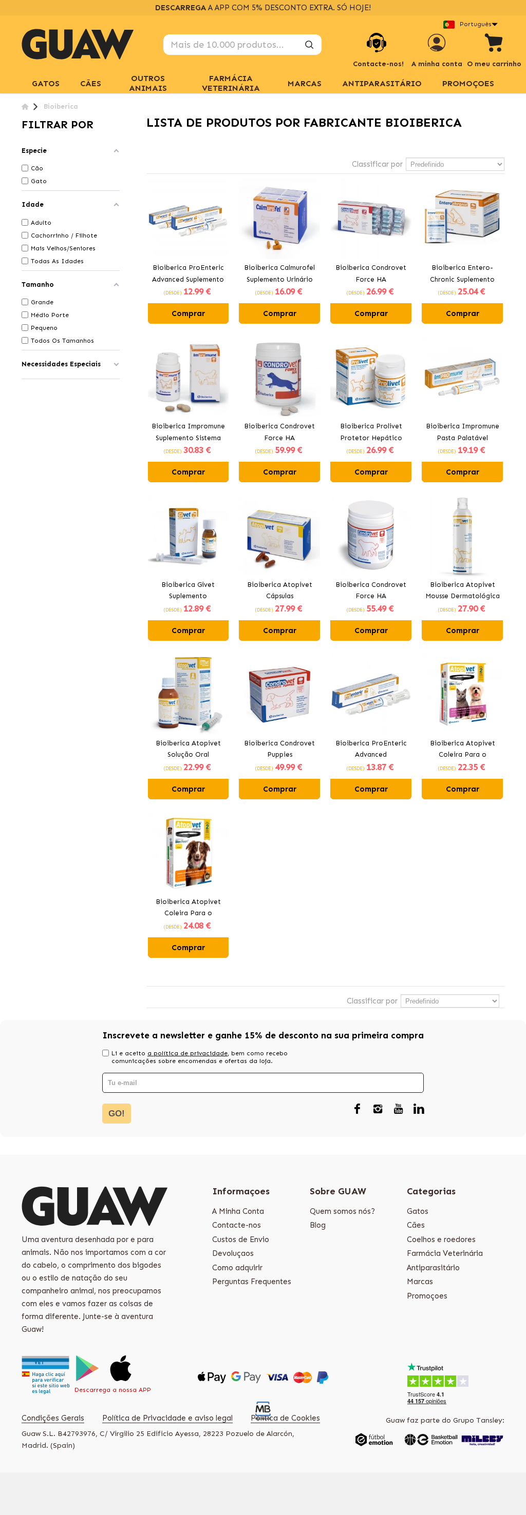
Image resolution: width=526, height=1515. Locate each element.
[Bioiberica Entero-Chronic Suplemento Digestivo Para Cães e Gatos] (462, 218)
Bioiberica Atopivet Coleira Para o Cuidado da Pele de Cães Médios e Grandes (188, 908)
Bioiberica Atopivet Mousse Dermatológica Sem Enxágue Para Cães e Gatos (462, 591)
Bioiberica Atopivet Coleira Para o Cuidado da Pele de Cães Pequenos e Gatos (462, 750)
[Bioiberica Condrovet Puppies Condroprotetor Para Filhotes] (279, 694)
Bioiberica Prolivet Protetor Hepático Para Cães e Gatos (371, 433)
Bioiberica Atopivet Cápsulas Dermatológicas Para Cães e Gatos (279, 591)
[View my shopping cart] (494, 44)
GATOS (46, 83)
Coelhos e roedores (441, 1239)
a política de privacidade (187, 1053)
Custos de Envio (240, 1239)
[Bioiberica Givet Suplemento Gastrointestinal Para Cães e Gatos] (188, 535)
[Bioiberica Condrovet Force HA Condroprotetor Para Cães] (279, 377)
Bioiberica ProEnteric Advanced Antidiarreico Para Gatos (371, 750)
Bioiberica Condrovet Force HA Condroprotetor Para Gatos (370, 274)
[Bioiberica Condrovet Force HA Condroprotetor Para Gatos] (370, 218)
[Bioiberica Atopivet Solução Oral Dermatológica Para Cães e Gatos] (188, 694)
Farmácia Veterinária (231, 83)
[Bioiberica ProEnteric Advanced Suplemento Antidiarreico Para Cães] (188, 218)
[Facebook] (357, 1109)
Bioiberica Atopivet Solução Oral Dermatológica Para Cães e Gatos (188, 750)
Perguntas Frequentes (251, 1281)
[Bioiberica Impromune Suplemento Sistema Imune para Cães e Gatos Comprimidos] (188, 377)
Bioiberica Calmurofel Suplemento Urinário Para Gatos (279, 274)
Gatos (417, 1211)
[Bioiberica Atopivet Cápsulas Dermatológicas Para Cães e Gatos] (279, 535)
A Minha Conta (238, 1211)
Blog (318, 1225)
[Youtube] (398, 1109)
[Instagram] (377, 1109)
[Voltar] (25, 106)
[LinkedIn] (419, 1109)
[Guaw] (78, 44)
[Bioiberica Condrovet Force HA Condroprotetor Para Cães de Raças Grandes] (370, 535)
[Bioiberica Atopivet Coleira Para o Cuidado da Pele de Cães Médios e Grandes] (188, 852)
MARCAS (305, 83)
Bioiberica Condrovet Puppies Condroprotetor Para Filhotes (279, 750)
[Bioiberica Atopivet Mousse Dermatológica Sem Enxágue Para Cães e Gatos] (462, 535)
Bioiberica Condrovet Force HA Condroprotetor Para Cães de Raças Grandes (371, 591)
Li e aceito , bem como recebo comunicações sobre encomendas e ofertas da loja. (199, 1057)
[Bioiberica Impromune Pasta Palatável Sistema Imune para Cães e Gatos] (462, 377)
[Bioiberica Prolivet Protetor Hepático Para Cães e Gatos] (370, 377)
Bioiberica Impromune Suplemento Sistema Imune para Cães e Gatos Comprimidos (188, 433)
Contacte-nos (236, 1225)
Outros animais (148, 83)
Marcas (420, 1281)
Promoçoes (468, 83)
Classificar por (377, 164)
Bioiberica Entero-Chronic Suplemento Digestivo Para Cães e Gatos (462, 274)
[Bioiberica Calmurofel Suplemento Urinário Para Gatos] (279, 218)
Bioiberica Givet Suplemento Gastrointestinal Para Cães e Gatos (188, 591)
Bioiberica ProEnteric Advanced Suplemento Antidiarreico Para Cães (188, 274)
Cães (90, 83)
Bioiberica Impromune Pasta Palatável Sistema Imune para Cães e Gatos (462, 433)
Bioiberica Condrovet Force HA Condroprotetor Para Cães (279, 433)
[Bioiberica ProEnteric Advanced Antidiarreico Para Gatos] (370, 694)
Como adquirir (237, 1267)
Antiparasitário (382, 83)
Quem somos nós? (342, 1211)
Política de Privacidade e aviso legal (167, 1418)
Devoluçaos (233, 1253)
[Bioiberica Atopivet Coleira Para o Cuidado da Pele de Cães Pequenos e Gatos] (462, 694)
